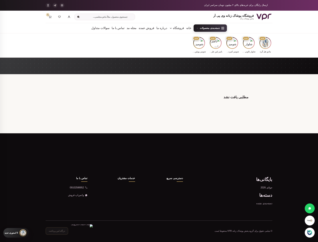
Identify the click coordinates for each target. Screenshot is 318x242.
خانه (188, 28)
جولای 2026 (266, 187)
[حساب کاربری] (69, 17)
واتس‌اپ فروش (76, 195)
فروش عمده (146, 28)
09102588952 (77, 187)
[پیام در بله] (310, 233)
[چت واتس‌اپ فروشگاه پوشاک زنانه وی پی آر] (310, 208)
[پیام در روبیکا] (310, 220)
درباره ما (161, 28)
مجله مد (132, 28)
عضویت (61, 161)
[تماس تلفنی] (48, 5)
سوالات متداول (100, 28)
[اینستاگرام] (62, 5)
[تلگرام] (55, 5)
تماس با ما (118, 28)
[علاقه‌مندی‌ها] (59, 17)
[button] (265, 45)
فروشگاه (178, 28)
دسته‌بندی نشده (264, 203)
